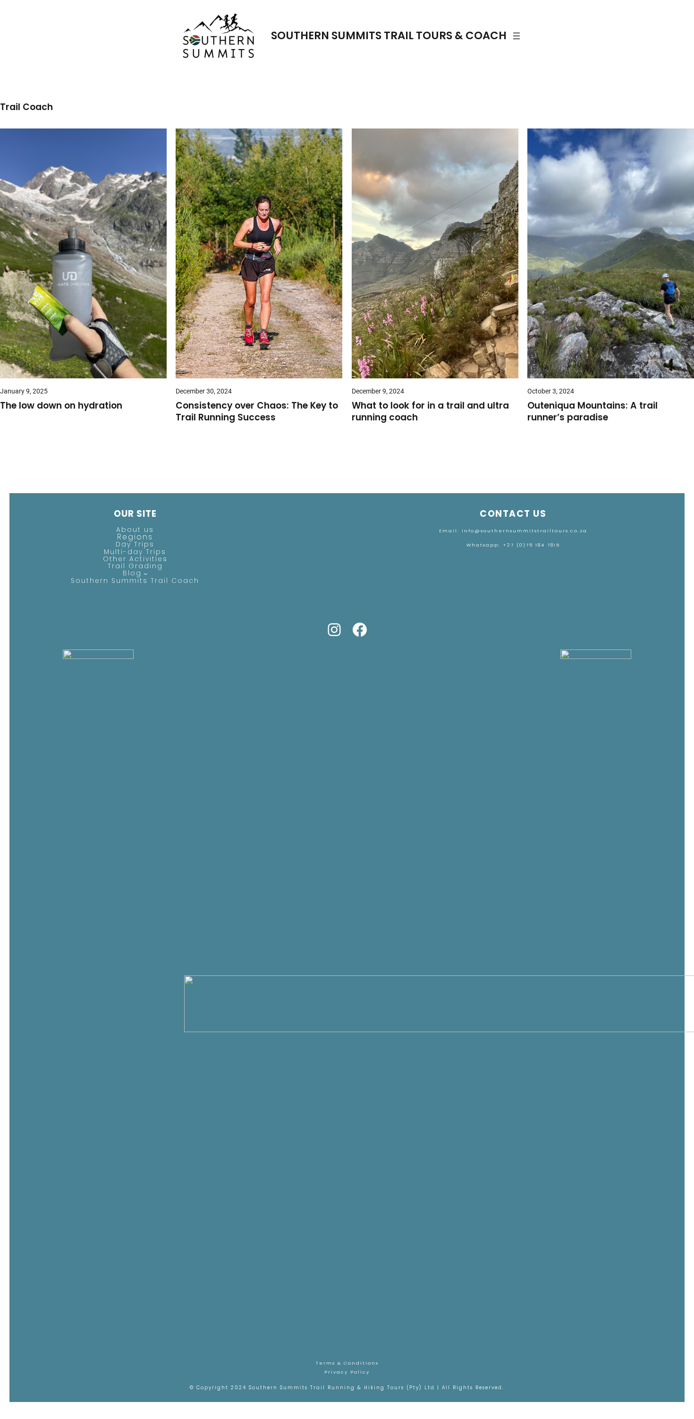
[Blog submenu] (145, 573)
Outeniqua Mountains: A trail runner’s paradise (592, 411)
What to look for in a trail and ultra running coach (430, 411)
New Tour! (308, 18)
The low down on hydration (61, 406)
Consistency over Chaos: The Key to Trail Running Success (257, 411)
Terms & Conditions (347, 1363)
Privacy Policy (347, 1372)
